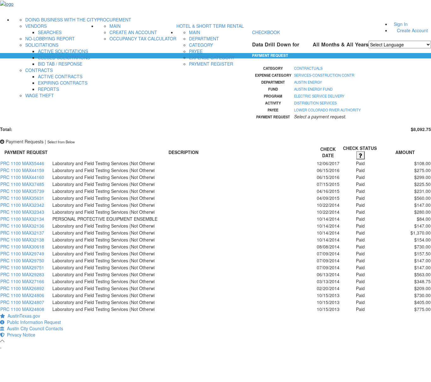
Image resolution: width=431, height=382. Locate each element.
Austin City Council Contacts (33, 328)
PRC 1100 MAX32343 (22, 212)
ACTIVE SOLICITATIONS (63, 51)
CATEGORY (201, 45)
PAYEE (196, 51)
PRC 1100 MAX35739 (22, 191)
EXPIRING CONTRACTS (62, 83)
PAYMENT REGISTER (211, 64)
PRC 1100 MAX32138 (22, 239)
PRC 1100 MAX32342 (22, 205)
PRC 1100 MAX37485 (22, 184)
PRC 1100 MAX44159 (22, 170)
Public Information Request (32, 322)
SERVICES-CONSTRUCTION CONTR (324, 75)
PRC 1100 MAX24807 (22, 302)
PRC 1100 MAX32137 (22, 233)
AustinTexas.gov (22, 316)
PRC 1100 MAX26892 (22, 288)
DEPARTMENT (204, 38)
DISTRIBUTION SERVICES (315, 102)
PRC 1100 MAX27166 (22, 281)
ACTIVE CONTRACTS (60, 76)
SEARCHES (50, 32)
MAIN (115, 26)
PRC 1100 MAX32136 (22, 226)
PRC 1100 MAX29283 (22, 274)
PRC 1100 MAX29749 (22, 253)
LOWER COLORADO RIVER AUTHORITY (327, 109)
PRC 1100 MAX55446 (22, 163)
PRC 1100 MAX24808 (22, 309)
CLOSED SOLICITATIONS (64, 57)
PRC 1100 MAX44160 (22, 177)
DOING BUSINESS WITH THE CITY (61, 19)
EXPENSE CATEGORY (211, 57)
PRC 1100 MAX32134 (22, 219)
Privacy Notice (19, 334)
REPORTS (48, 89)
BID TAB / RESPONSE (60, 64)
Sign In (401, 24)
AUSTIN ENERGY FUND (313, 89)
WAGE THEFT (39, 95)
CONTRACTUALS (308, 68)
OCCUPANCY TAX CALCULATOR (142, 38)
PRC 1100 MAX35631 (22, 198)
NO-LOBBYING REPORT (50, 38)
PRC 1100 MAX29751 (22, 267)
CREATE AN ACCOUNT (133, 32)
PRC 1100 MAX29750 (22, 260)
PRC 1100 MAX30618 (22, 246)
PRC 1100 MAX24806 (22, 295)
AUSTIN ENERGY (308, 82)
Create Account (412, 30)
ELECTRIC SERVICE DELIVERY (319, 95)
